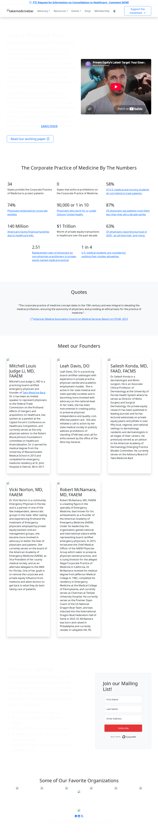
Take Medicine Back (34, 392)
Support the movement (137, 11)
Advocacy (42, 11)
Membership (101, 11)
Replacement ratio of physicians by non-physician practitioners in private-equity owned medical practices (54, 256)
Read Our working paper (28, 139)
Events (75, 11)
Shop (88, 11)
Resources (60, 11)
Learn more (49, 126)
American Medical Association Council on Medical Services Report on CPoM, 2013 (80, 319)
